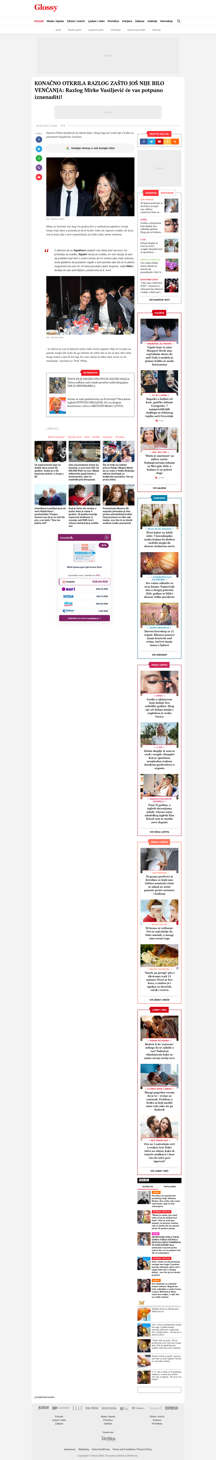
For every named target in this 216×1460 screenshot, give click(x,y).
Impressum (70, 1449)
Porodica (113, 21)
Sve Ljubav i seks (159, 1171)
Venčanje (107, 436)
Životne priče (74, 30)
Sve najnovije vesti (159, 299)
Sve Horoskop (159, 654)
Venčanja (116, 30)
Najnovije (147, 1187)
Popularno (170, 1187)
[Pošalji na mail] (39, 177)
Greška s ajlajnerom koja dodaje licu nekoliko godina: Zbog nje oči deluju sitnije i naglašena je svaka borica (151, 228)
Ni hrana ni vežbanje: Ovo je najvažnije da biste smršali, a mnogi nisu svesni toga (159, 933)
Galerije (152, 21)
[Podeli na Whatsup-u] (39, 158)
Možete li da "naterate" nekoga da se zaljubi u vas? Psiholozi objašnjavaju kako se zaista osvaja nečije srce (159, 1051)
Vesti (58, 30)
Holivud (156, 30)
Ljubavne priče (96, 30)
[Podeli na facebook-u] (39, 139)
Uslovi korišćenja (101, 1449)
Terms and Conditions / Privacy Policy (132, 1449)
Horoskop (166, 21)
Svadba (96, 436)
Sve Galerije (159, 488)
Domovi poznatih (136, 30)
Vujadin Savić (74, 436)
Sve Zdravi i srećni (159, 999)
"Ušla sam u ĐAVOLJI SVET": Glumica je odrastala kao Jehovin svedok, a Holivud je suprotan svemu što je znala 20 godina (151, 287)
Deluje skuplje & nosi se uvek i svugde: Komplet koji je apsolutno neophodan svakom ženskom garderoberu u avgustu (151, 248)
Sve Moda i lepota (159, 832)
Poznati (39, 21)
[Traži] (179, 21)
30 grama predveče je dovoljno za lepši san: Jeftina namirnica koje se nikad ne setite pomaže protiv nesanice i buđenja (151, 208)
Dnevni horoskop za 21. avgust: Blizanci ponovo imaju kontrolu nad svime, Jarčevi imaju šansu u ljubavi (159, 638)
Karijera (127, 21)
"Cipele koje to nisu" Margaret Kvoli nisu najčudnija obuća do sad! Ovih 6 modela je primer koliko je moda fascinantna (159, 355)
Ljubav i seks (96, 21)
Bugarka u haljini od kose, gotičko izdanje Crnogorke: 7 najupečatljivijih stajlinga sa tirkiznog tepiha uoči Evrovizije (159, 407)
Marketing (83, 1449)
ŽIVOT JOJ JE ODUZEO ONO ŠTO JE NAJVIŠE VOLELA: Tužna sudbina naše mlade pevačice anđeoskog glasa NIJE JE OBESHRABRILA (98, 382)
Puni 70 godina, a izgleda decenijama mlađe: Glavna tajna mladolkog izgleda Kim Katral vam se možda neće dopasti (159, 813)
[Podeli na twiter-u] (39, 149)
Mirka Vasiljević (56, 436)
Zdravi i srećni (76, 21)
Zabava (139, 21)
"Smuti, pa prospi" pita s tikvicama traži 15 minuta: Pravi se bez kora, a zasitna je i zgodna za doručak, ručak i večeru (159, 981)
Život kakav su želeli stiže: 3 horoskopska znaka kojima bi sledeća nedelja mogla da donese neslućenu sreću (159, 539)
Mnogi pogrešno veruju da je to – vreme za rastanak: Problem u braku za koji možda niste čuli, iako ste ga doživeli (159, 1101)
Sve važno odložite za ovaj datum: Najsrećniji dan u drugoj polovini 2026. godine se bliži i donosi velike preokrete (159, 590)
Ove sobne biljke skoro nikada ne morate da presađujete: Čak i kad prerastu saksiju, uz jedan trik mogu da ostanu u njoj (151, 267)
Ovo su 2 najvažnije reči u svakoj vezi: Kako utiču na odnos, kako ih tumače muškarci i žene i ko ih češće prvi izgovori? (159, 1152)
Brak (86, 436)
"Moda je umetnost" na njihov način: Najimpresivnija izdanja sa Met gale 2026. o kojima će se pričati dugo (159, 464)
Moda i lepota (55, 21)
